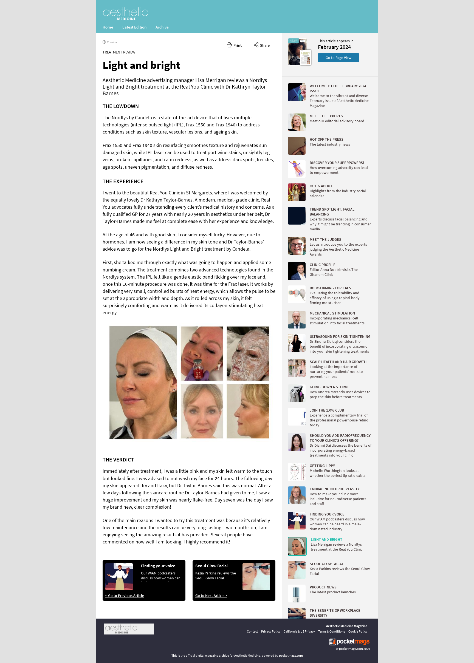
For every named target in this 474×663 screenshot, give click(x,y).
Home (108, 27)
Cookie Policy (357, 631)
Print (237, 45)
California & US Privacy (299, 631)
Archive (162, 27)
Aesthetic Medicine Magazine (346, 626)
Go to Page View (338, 57)
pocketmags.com (351, 649)
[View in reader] (297, 64)
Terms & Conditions (331, 631)
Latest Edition (134, 27)
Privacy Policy (270, 631)
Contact (252, 631)
